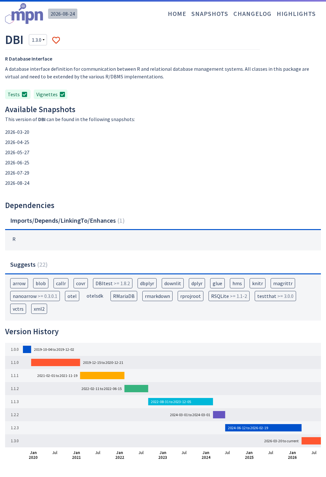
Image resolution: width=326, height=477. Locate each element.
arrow (19, 283)
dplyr (196, 283)
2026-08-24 (63, 14)
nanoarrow (35, 296)
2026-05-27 (17, 152)
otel (72, 296)
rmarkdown (157, 296)
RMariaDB (124, 296)
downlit (172, 283)
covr (80, 283)
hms (237, 283)
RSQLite (229, 296)
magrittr (283, 283)
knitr (257, 283)
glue (217, 283)
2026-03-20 (17, 132)
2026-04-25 (17, 142)
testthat (275, 296)
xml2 (39, 309)
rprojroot (190, 296)
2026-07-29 (17, 173)
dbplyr (147, 283)
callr (61, 283)
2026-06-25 (17, 162)
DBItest (113, 283)
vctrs (18, 309)
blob (41, 283)
